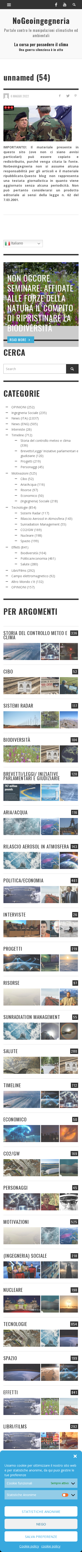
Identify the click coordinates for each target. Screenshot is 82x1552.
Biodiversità (29, 553)
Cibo (23, 479)
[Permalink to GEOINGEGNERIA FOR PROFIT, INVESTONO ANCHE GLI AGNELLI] (69, 1133)
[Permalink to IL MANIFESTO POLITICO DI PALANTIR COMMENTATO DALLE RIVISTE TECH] (69, 1269)
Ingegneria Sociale (24, 413)
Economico (28, 495)
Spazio (25, 541)
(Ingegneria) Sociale (34, 501)
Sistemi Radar (30, 513)
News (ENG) (20, 424)
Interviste (18, 429)
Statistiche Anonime (41, 1511)
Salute (25, 564)
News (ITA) (19, 418)
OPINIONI (18, 407)
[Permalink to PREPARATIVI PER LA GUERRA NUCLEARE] (21, 1304)
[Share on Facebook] (60, 95)
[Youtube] (64, 4)
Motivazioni (19, 473)
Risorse (25, 490)
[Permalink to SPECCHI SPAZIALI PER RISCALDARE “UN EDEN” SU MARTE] (50, 1372)
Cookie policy (29, 1546)
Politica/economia (33, 558)
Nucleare (27, 535)
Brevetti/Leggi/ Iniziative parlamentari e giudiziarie (31, 776)
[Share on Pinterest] (75, 95)
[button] (75, 1456)
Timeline (17, 435)
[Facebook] (56, 4)
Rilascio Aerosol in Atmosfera (42, 518)
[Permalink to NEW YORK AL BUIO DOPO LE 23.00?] (50, 1133)
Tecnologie (19, 507)
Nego (41, 1524)
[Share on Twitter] (67, 95)
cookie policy (50, 1546)
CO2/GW (26, 530)
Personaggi (28, 467)
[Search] (9, 4)
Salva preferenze (41, 1536)
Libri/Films (18, 570)
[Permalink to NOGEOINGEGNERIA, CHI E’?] (21, 928)
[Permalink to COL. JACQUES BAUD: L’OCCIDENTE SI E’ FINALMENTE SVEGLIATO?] (50, 928)
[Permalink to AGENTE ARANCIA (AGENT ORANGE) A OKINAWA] (21, 1065)
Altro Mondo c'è (23, 581)
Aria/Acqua (28, 484)
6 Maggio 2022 (20, 96)
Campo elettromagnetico (30, 576)
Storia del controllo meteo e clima (45, 440)
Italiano (16, 243)
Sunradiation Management (40, 524)
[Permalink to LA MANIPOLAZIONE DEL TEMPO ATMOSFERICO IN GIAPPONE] (69, 651)
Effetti (15, 547)
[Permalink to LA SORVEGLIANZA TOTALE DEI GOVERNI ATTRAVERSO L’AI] (50, 1269)
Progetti (26, 461)
